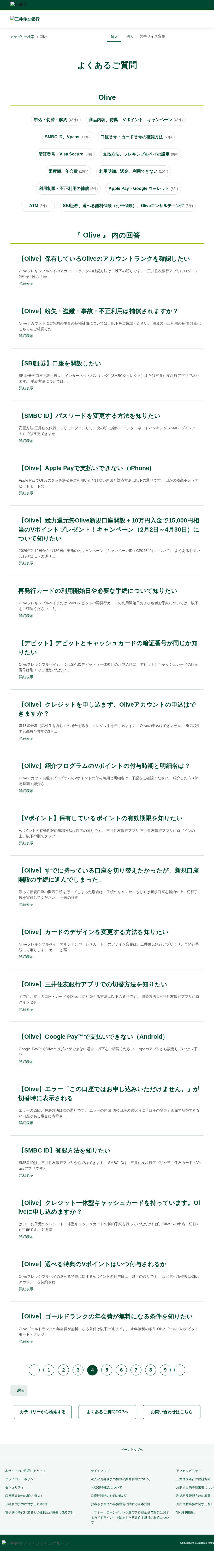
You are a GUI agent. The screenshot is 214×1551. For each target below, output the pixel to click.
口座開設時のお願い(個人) (23, 1496)
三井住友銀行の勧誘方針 (193, 1479)
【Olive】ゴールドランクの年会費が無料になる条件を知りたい (105, 1316)
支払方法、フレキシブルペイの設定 (140, 154)
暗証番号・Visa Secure (65, 154)
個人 (114, 36)
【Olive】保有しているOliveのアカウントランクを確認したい (104, 258)
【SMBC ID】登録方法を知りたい (64, 1150)
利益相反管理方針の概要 (193, 1496)
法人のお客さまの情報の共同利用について (120, 1479)
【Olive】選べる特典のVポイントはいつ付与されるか (92, 1264)
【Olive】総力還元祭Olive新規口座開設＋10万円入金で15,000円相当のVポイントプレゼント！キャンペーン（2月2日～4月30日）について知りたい (108, 529)
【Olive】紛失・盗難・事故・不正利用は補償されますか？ (98, 311)
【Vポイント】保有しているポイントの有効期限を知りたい (100, 818)
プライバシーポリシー (21, 1479)
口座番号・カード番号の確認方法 (136, 137)
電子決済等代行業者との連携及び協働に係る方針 (39, 1512)
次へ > (179, 1370)
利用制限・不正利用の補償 (68, 188)
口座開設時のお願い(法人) (109, 1496)
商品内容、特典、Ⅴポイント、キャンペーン (136, 119)
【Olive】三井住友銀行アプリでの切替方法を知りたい (92, 984)
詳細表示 (26, 283)
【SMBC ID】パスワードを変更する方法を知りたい (89, 415)
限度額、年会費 (68, 171)
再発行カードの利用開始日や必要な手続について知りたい (97, 590)
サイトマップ (100, 1471)
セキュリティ (14, 1487)
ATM (38, 205)
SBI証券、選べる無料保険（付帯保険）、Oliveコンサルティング (128, 205)
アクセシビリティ (188, 1471)
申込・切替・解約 (56, 119)
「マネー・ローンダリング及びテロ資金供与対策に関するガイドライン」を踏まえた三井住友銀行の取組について (130, 1517)
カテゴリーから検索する (43, 1412)
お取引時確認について (106, 1487)
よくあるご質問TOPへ (107, 1412)
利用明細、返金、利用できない (133, 171)
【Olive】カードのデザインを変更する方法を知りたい (93, 932)
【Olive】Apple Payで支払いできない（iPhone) (84, 468)
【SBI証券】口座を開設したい (59, 363)
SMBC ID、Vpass (67, 137)
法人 (130, 36)
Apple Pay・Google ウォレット (143, 188)
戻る (21, 1390)
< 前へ (34, 1370)
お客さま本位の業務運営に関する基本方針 (120, 1504)
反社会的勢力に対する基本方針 (27, 1504)
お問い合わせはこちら (172, 1412)
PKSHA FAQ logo (128, 1432)
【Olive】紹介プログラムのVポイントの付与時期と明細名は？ (104, 765)
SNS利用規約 (185, 1512)
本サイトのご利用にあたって (25, 1471)
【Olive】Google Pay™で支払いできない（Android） (93, 1036)
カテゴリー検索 (22, 37)
